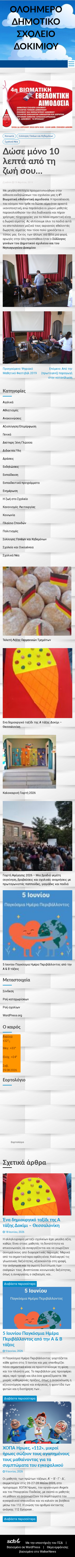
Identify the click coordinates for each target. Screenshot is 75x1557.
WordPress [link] (33, 1547)
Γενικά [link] (7, 434)
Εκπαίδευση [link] (10, 475)
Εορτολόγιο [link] (17, 1142)
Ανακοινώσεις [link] (12, 418)
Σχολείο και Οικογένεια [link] (18, 547)
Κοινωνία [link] (9, 136)
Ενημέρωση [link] (10, 491)
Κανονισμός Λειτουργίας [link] (19, 507)
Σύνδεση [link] (8, 991)
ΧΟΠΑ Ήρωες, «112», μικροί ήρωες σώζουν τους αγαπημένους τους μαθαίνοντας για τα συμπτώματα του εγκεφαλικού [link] (36, 1457)
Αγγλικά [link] (8, 402)
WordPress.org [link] (12, 1015)
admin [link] (8, 182)
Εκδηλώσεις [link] (11, 466)
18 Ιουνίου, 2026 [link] (14, 1231)
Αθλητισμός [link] (11, 410)
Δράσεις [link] (8, 458)
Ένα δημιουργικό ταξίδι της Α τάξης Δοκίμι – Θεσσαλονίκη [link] (31, 1223)
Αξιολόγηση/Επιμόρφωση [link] (19, 426)
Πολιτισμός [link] (10, 531)
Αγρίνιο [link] (8, 1036)
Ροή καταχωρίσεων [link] (16, 999)
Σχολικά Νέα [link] (11, 141)
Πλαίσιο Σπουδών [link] (14, 523)
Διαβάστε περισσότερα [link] (19, 1284)
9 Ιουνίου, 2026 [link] (14, 1351)
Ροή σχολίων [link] (11, 1007)
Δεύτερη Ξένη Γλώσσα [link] (17, 442)
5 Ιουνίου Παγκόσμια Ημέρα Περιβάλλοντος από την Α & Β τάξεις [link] (32, 1339)
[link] (71, 64)
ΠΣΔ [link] (60, 1543)
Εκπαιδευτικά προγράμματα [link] (21, 483)
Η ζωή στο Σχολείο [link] (15, 499)
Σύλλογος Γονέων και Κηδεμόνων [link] (36, 136)
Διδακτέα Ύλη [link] (12, 450)
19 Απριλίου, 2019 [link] (23, 182)
